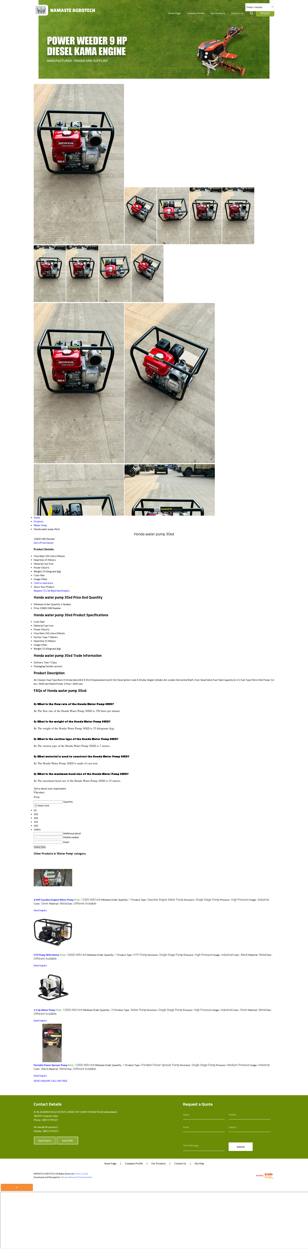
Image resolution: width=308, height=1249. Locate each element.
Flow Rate (39, 633)
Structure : (201, 899)
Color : (41, 903)
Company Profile (196, 13)
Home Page (174, 13)
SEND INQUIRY (42, 1080)
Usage (37, 644)
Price (36, 608)
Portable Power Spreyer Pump (50, 1065)
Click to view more (43, 582)
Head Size (39, 640)
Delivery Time (41, 662)
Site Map (199, 1163)
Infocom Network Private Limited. (76, 1177)
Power (37, 629)
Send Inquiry (63, 590)
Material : (58, 903)
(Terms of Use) (81, 1173)
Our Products (218, 13)
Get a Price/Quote (43, 542)
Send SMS (67, 1140)
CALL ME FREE (59, 1080)
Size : (82, 903)
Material (38, 625)
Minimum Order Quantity (47, 604)
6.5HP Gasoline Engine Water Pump (53, 899)
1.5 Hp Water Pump (44, 1009)
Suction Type (40, 637)
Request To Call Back (45, 590)
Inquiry (265, 13)
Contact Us (237, 13)
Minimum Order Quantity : (116, 899)
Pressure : (234, 899)
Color (37, 621)
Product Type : (157, 899)
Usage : (259, 899)
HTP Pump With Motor (46, 954)
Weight (38, 648)
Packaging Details (43, 666)
